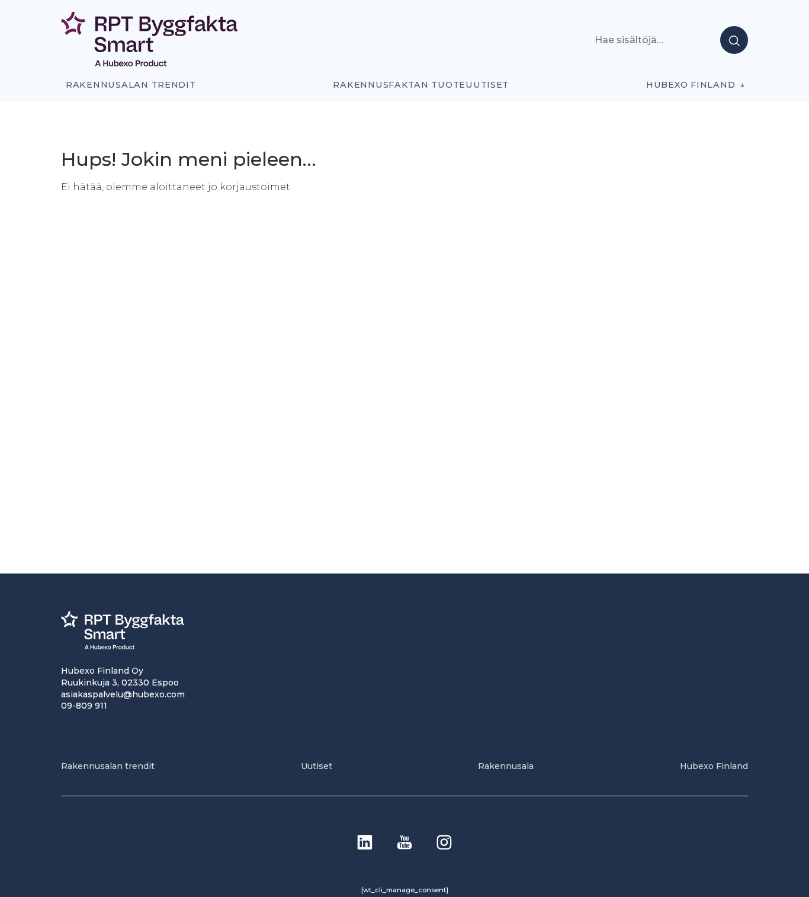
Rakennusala (506, 766)
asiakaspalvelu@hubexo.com (123, 694)
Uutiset (316, 766)
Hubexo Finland (690, 84)
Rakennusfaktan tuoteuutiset (421, 84)
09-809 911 (84, 705)
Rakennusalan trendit (131, 84)
